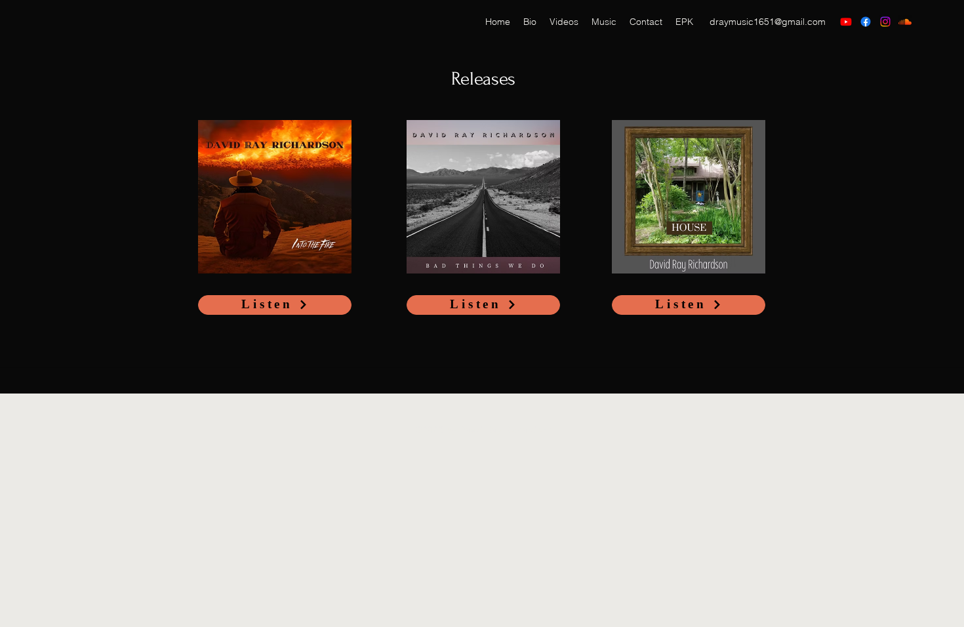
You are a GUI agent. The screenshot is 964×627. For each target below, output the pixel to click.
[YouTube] (846, 21)
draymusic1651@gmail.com (768, 22)
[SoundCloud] (905, 21)
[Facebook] (865, 21)
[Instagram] (885, 21)
